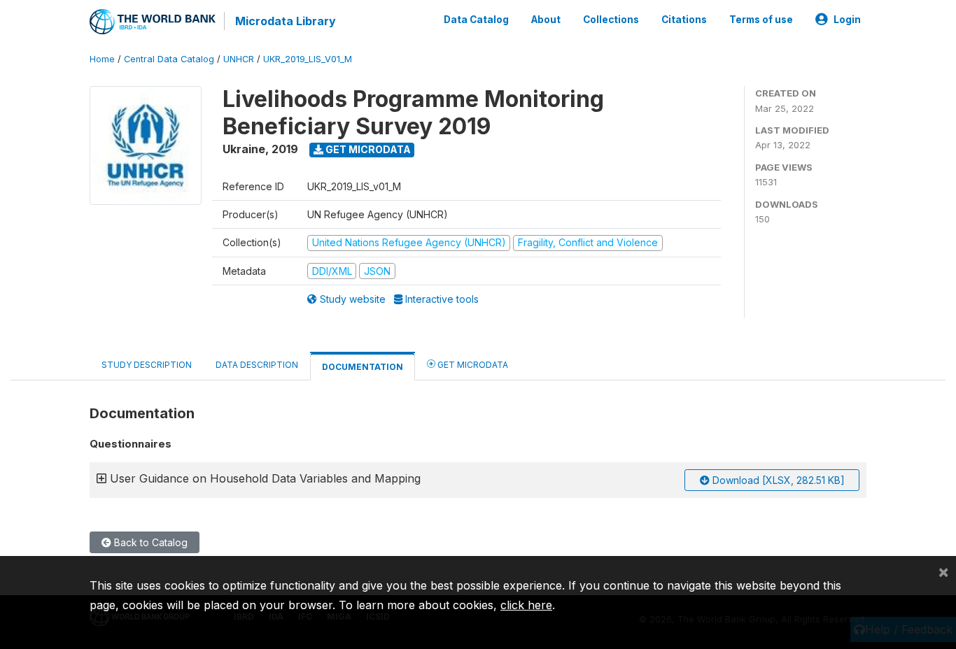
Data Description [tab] (257, 364)
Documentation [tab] (362, 367)
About (546, 19)
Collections (611, 19)
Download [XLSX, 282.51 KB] (777, 480)
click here (526, 605)
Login (847, 19)
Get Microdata (367, 149)
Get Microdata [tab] (471, 364)
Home (102, 59)
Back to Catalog (149, 542)
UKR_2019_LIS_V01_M (307, 59)
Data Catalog (476, 19)
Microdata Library (285, 21)
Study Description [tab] (146, 364)
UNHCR (238, 59)
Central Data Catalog (169, 59)
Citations (684, 19)
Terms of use (761, 19)
